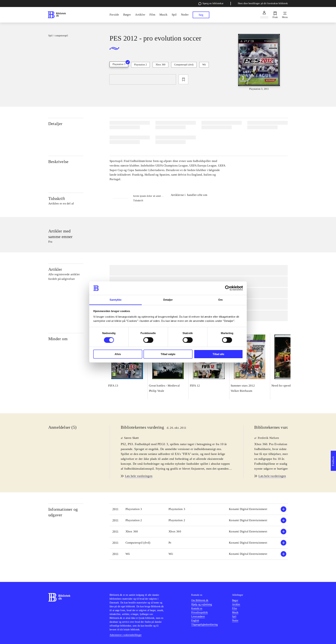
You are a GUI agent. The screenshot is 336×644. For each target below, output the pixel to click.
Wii (204, 64)
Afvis (118, 354)
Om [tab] (220, 299)
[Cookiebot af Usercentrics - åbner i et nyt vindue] (227, 288)
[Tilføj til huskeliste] (183, 79)
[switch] (148, 340)
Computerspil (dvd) (184, 64)
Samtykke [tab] (116, 299)
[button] (199, 509)
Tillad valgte (168, 354)
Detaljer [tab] (168, 299)
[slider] (259, 62)
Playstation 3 (119, 64)
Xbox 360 (160, 64)
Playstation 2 (140, 64)
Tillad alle (218, 354)
